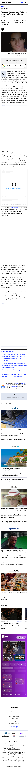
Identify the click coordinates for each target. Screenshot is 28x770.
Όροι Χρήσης (14, 714)
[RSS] (8, 727)
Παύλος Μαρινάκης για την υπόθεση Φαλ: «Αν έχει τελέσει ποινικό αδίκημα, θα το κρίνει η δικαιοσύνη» (13, 551)
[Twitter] (17, 727)
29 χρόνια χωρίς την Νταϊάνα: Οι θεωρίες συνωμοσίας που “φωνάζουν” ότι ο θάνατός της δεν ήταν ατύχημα (14, 509)
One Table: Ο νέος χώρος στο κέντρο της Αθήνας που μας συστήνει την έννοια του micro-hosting (14, 593)
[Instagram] (14, 727)
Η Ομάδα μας (14, 721)
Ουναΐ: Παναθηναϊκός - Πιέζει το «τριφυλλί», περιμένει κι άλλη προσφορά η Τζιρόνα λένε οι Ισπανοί (14, 563)
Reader (17, 383)
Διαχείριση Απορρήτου (14, 723)
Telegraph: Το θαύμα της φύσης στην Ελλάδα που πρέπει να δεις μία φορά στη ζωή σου (13, 474)
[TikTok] (19, 727)
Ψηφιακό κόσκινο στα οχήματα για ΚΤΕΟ (11, 429)
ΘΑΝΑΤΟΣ (21, 397)
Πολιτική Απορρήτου (14, 716)
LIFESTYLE (3, 6)
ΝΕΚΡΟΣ (15, 397)
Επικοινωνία (14, 711)
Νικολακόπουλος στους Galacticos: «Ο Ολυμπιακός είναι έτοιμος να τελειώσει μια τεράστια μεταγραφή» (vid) (13, 557)
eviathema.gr (14, 207)
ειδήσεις (14, 386)
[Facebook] (11, 727)
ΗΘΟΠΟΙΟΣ (8, 397)
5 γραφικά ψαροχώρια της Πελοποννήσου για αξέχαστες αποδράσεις (12, 469)
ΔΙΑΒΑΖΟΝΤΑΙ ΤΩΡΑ (7, 351)
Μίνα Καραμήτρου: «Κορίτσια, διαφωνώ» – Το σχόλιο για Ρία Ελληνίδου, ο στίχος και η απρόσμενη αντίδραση (14, 365)
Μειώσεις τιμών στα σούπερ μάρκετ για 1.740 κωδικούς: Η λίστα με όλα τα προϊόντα (12, 434)
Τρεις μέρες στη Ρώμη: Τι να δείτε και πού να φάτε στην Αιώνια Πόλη (13, 480)
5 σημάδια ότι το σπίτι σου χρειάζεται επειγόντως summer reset (13, 598)
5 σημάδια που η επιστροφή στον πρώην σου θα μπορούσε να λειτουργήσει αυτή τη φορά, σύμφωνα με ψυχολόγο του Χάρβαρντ (13, 515)
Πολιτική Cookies (14, 718)
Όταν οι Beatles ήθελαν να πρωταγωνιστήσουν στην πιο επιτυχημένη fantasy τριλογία (14, 522)
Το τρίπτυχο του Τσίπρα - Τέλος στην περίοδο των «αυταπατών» (13, 440)
